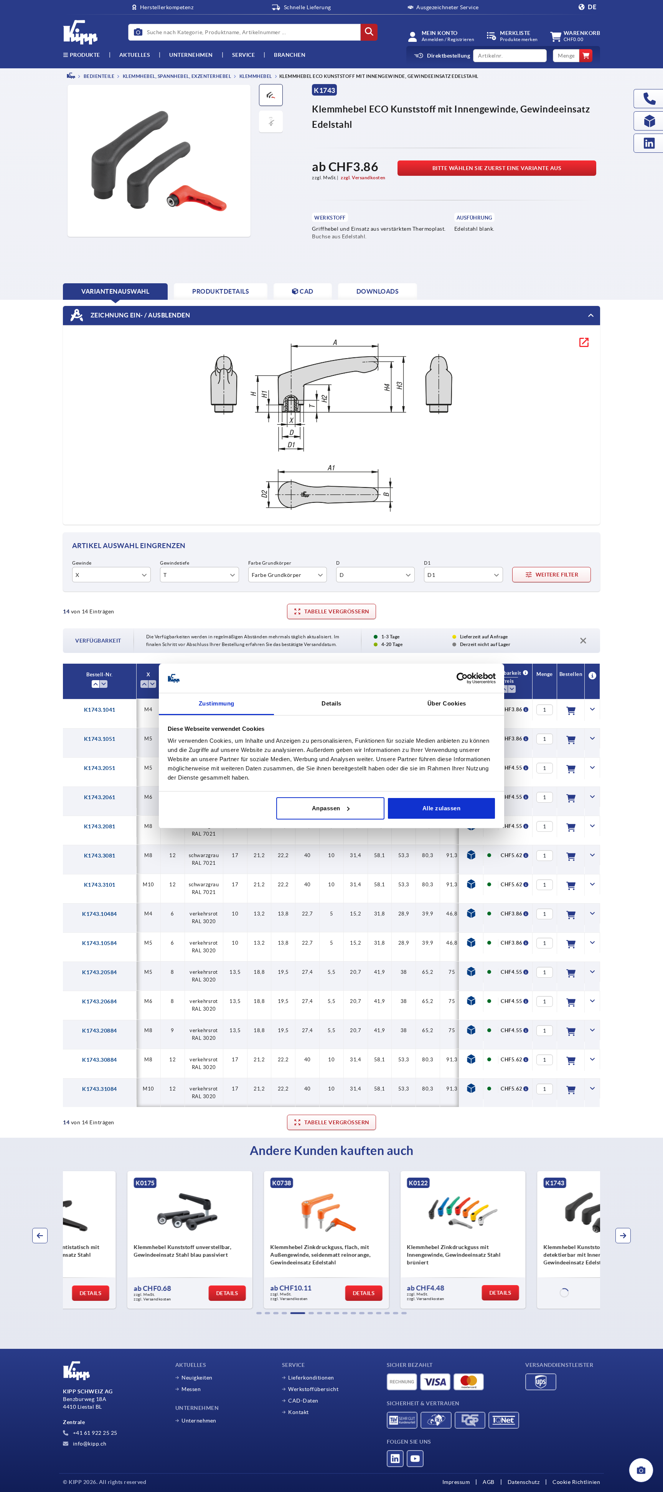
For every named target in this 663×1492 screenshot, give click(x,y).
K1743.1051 (99, 739)
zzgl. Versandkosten (363, 177)
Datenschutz (524, 1482)
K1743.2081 (99, 826)
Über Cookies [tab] (446, 703)
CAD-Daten (303, 1401)
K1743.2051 (99, 768)
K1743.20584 (99, 972)
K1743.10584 (99, 943)
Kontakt (298, 1412)
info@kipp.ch (89, 1444)
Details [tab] (331, 703)
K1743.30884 (99, 1060)
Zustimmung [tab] (216, 703)
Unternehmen (191, 55)
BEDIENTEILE (98, 76)
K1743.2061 (99, 797)
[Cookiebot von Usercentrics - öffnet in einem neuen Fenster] (462, 678)
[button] (259, 1313)
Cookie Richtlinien (576, 1482)
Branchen (289, 55)
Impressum (456, 1482)
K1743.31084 (99, 1089)
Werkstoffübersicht (313, 1389)
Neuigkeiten (197, 1378)
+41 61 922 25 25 (94, 1433)
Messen (191, 1389)
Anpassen (326, 808)
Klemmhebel (255, 76)
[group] (126, 1240)
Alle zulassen (441, 808)
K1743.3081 (99, 856)
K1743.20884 (99, 1031)
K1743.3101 (99, 885)
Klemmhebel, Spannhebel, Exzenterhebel (176, 76)
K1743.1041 (99, 710)
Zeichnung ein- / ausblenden (139, 314)
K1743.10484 (99, 914)
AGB (489, 1482)
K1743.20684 (99, 1001)
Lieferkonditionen (311, 1378)
